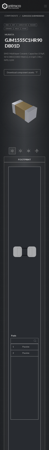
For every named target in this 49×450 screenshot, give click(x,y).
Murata (9, 34)
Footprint (24, 159)
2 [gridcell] (13, 353)
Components (11, 16)
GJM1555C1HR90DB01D (23, 43)
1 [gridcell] (13, 347)
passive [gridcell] (25, 347)
